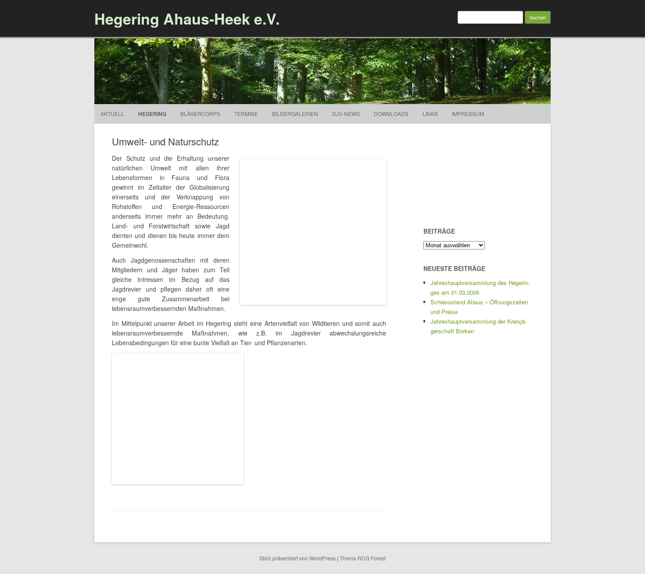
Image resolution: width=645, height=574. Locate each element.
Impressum (468, 113)
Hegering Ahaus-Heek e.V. (187, 18)
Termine (246, 113)
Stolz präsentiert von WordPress (297, 558)
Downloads (391, 113)
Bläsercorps (200, 113)
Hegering (152, 114)
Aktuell (112, 113)
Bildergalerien (295, 113)
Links (430, 113)
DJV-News (346, 113)
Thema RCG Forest (363, 558)
